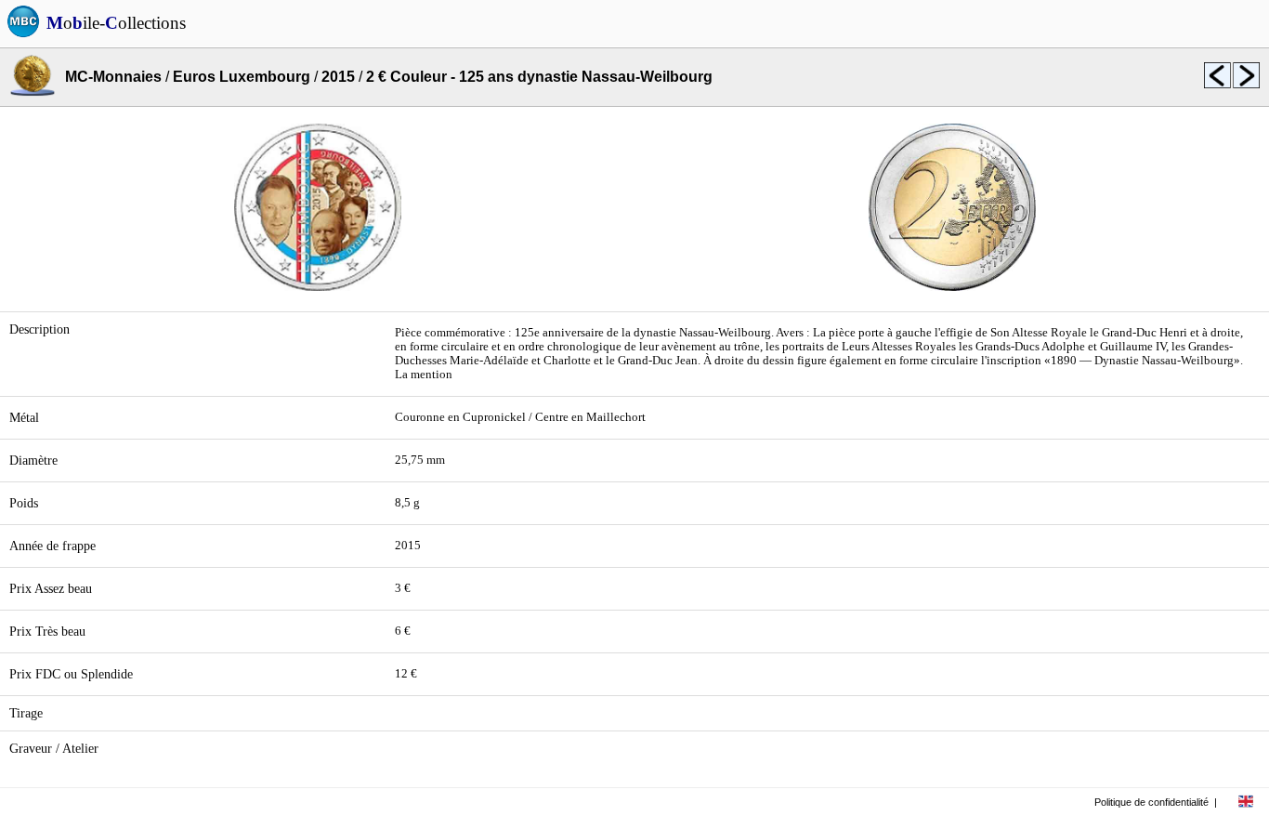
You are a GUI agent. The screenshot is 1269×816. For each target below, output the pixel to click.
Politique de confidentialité (1151, 802)
